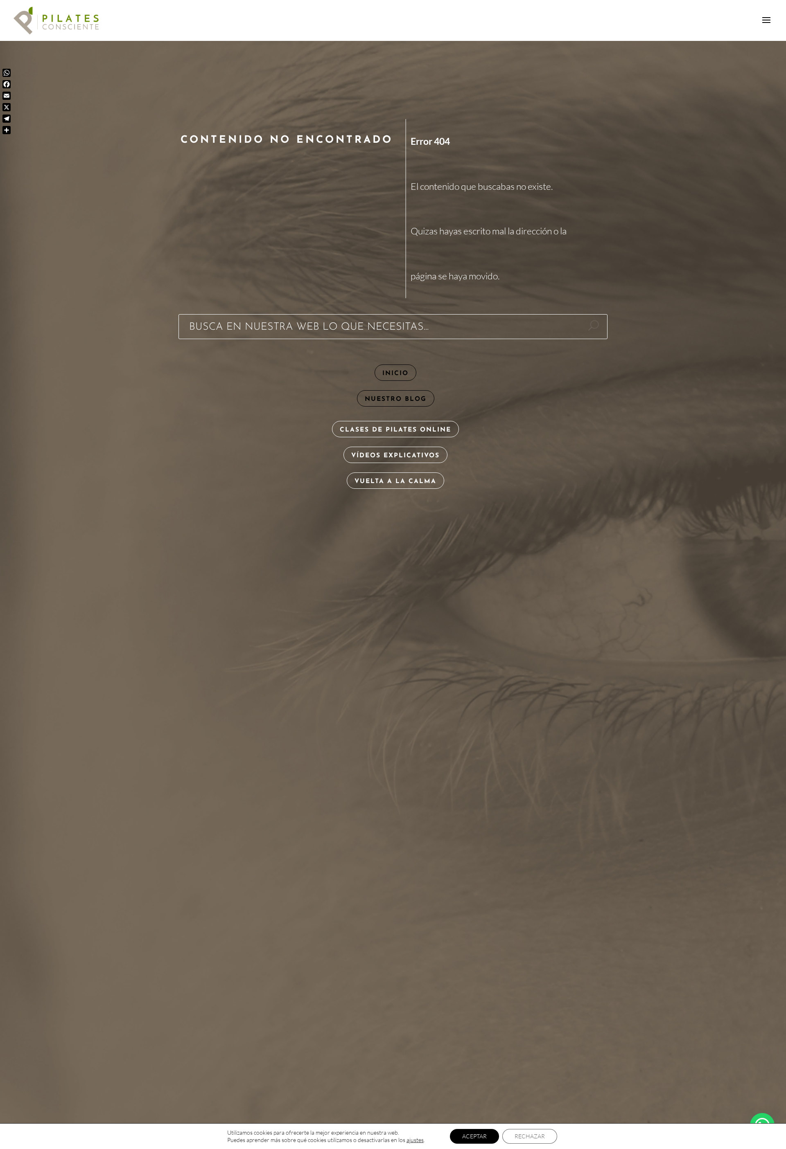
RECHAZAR (530, 1136)
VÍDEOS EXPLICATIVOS (395, 455)
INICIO (395, 373)
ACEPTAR (474, 1136)
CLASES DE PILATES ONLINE (395, 430)
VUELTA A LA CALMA (395, 481)
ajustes (415, 1139)
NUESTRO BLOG (396, 399)
